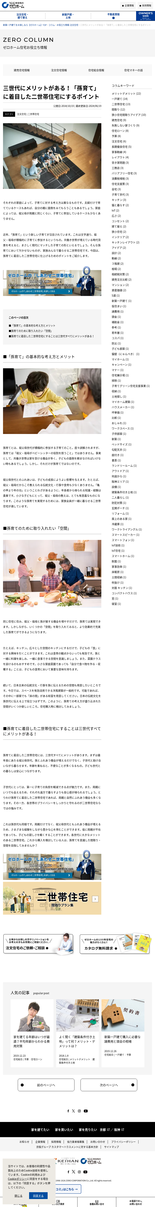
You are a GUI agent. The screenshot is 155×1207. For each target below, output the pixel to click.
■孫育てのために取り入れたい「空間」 (31, 331)
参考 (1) (116, 327)
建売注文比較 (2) (122, 279)
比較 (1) (116, 418)
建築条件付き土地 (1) (124, 492)
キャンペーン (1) (121, 364)
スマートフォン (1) (123, 540)
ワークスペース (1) (123, 428)
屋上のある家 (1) (122, 519)
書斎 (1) (116, 460)
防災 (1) (116, 343)
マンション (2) (120, 285)
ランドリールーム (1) (124, 465)
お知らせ (24, 1141)
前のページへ (46, 1085)
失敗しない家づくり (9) (126, 125)
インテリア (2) (120, 237)
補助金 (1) (118, 322)
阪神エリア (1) (120, 481)
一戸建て (119, 1054)
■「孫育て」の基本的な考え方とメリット (32, 325)
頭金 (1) (116, 317)
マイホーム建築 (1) (123, 402)
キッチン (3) (119, 200)
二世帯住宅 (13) (121, 104)
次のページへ (109, 1085)
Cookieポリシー (17, 1179)
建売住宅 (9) (119, 120)
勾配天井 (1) (119, 449)
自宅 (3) (116, 189)
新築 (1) (116, 439)
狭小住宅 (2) (119, 232)
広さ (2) (116, 216)
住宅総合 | (18, 1059)
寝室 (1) (116, 604)
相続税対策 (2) (120, 274)
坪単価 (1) (118, 412)
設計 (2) (116, 253)
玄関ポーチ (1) (120, 508)
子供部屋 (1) (119, 433)
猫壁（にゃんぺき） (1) (126, 354)
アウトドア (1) (120, 471)
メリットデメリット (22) (126, 93)
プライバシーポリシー (123, 1141)
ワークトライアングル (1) (127, 529)
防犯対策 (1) (119, 503)
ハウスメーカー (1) (123, 407)
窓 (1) (115, 598)
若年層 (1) (118, 332)
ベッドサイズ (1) (122, 444)
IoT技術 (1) (118, 545)
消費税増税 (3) (120, 178)
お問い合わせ (97, 1141)
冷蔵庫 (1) (118, 524)
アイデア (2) (119, 247)
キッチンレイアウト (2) (126, 242)
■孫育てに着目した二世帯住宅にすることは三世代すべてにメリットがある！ (51, 336)
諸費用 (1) (118, 311)
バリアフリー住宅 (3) (124, 173)
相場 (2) (116, 269)
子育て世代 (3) (120, 194)
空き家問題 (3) (120, 162)
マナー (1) (118, 370)
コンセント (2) (120, 221)
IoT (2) (115, 210)
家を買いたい (64, 1129)
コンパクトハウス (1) (124, 593)
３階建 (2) (118, 263)
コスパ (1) (118, 338)
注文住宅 (21, 114)
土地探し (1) (119, 396)
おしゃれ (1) (119, 423)
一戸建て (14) (120, 99)
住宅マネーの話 (133, 70)
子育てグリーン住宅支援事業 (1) (131, 386)
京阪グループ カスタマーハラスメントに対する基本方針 (67, 1147)
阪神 (117, 1129)
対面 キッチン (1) (122, 588)
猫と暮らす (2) (120, 205)
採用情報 (56, 1141)
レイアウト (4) (120, 157)
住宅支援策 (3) (120, 184)
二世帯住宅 (33, 114)
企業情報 (40, 1141)
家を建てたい (40, 1129)
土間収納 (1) (119, 577)
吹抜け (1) (118, 582)
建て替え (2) (119, 226)
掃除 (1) (116, 380)
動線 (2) (116, 258)
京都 (103, 1129)
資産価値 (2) (119, 290)
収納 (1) (116, 391)
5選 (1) (116, 295)
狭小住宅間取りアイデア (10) (129, 115)
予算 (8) (116, 136)
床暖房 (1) (118, 572)
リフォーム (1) (120, 513)
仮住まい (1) (119, 306)
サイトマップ (111, 1147)
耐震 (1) (116, 561)
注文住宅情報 (59, 70)
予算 (26, 1059)
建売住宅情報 (22, 70)
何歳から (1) (119, 476)
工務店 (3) (118, 168)
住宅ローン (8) (120, 131)
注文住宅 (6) (119, 141)
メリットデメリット (80, 1059)
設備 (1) (116, 487)
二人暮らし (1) (120, 497)
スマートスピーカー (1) (126, 534)
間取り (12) (118, 109)
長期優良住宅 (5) (122, 146)
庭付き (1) (118, 455)
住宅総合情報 (96, 70)
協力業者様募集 (75, 1141)
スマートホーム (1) (123, 556)
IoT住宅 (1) (118, 550)
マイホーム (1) (120, 359)
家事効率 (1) (119, 566)
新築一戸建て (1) (122, 301)
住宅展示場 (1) (120, 375)
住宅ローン (36, 1059)
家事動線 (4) (119, 152)
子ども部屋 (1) (120, 348)
